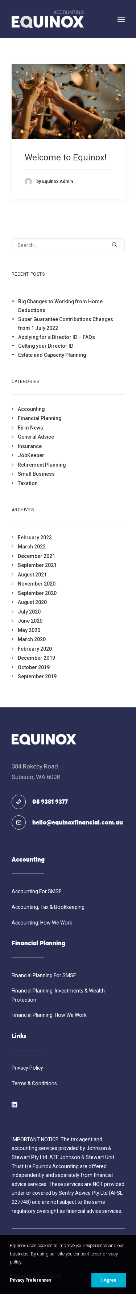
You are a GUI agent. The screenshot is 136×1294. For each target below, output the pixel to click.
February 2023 (35, 537)
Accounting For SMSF (36, 891)
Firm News (30, 428)
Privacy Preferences (30, 1280)
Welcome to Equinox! (66, 157)
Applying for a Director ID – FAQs (56, 337)
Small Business (36, 474)
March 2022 (32, 547)
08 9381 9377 (50, 802)
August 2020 (32, 602)
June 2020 (30, 621)
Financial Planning (39, 418)
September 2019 (37, 676)
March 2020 (32, 639)
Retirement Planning (42, 465)
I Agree (108, 1280)
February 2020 (35, 649)
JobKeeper (31, 455)
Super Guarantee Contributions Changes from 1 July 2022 (65, 323)
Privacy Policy (27, 1068)
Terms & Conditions (34, 1083)
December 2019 (36, 658)
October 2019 (34, 667)
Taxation (28, 483)
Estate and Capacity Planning (52, 355)
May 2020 (29, 630)
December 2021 (36, 556)
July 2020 (29, 612)
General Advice (36, 437)
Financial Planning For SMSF (44, 975)
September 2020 (37, 593)
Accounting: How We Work (42, 923)
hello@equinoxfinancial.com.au (77, 823)
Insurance (30, 446)
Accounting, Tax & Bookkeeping (48, 907)
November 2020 (36, 584)
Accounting (31, 409)
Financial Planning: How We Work (49, 1015)
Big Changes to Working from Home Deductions (60, 306)
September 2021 (37, 565)
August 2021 (32, 575)
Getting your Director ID (45, 346)
